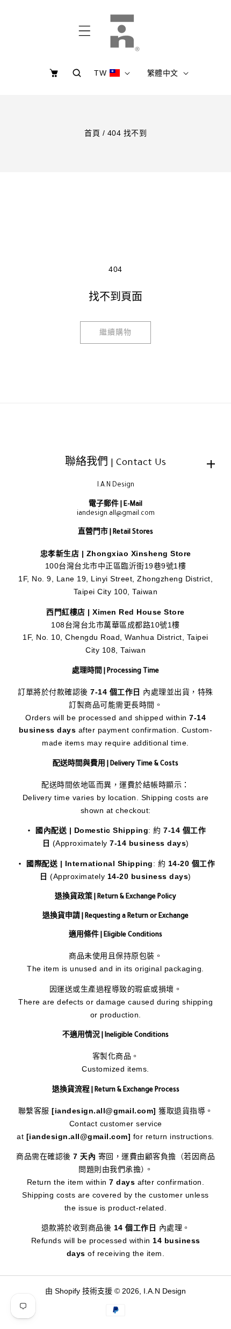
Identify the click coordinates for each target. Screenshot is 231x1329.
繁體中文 (162, 73)
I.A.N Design (164, 1291)
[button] (84, 31)
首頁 (92, 133)
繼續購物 (115, 332)
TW (100, 73)
